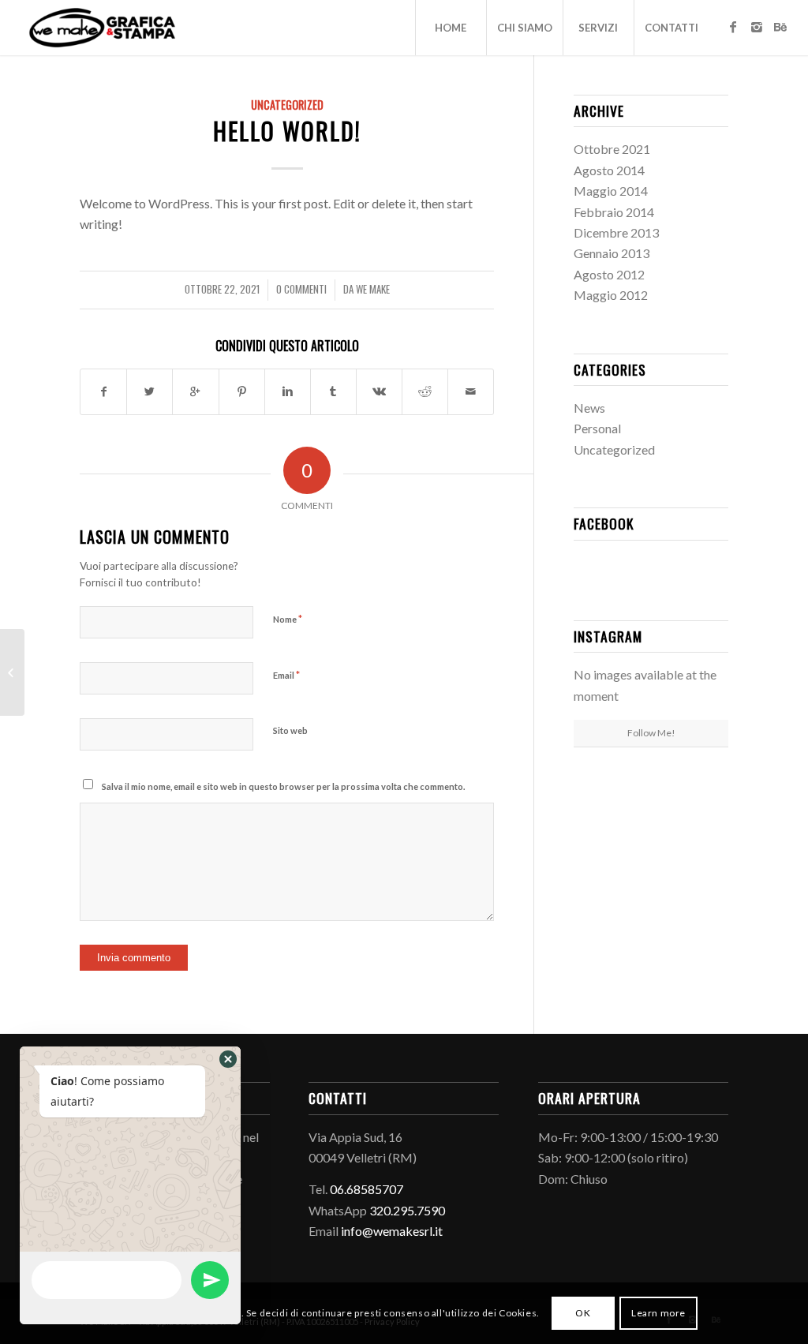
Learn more (658, 1313)
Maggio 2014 (611, 190)
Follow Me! (651, 733)
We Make (373, 289)
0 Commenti (301, 289)
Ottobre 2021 (612, 148)
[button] (228, 1059)
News (589, 407)
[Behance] (780, 27)
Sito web (290, 730)
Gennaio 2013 (611, 252)
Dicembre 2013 (616, 232)
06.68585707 (366, 1188)
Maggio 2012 (611, 294)
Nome (287, 618)
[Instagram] (757, 27)
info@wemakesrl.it (392, 1230)
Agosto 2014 (609, 170)
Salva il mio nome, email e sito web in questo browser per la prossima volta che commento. (283, 786)
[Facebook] (733, 27)
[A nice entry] (12, 672)
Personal (597, 428)
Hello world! (287, 130)
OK (582, 1313)
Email (286, 674)
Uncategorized (287, 104)
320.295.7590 (407, 1210)
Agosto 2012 (609, 274)
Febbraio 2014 (614, 211)
